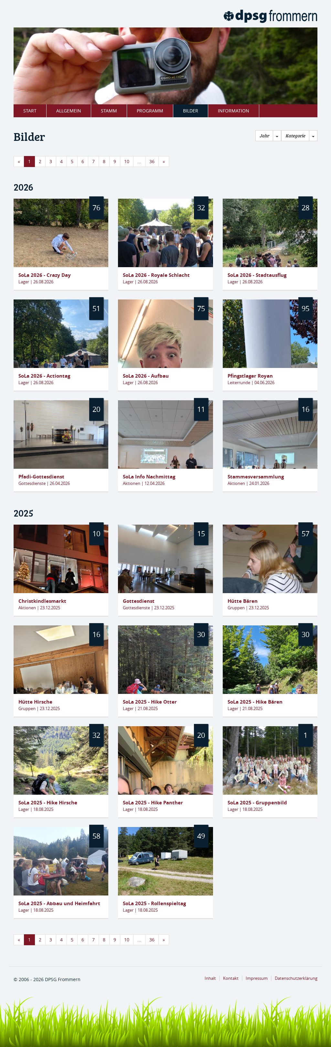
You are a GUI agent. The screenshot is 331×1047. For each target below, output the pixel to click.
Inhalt (210, 978)
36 (152, 161)
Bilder (190, 111)
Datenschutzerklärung (296, 978)
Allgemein (68, 111)
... (139, 161)
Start (30, 111)
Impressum (257, 978)
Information (233, 111)
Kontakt (231, 978)
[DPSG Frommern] (270, 16)
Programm (150, 111)
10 (126, 161)
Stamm (109, 111)
